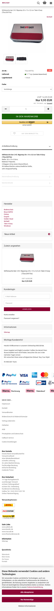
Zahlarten (5, 425)
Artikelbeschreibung (9, 146)
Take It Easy (8, 224)
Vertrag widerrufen (8, 421)
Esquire (6, 217)
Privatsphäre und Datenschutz (12, 434)
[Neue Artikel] (49, 234)
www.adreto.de (7, 527)
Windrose (7, 226)
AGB (3, 429)
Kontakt (4, 408)
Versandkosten (7, 412)
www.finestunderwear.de (10, 534)
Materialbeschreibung (10, 177)
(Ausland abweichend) (40, 74)
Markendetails (7, 183)
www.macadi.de (7, 532)
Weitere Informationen (27, 606)
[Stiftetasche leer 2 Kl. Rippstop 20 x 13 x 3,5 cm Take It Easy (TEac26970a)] (27, 34)
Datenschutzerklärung (35, 587)
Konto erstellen (9, 315)
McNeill (49, 17)
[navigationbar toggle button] (51, 3)
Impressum (6, 404)
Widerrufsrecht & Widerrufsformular (14, 417)
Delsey (6, 214)
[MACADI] (5, 3)
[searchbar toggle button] (38, 3)
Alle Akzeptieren (27, 592)
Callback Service (8, 438)
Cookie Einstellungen (9, 442)
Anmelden (27, 309)
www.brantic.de (7, 529)
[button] (5, 109)
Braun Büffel (8, 212)
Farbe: (4, 84)
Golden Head (8, 219)
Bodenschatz (8, 210)
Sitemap (7, 332)
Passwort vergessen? (11, 318)
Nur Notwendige (27, 600)
